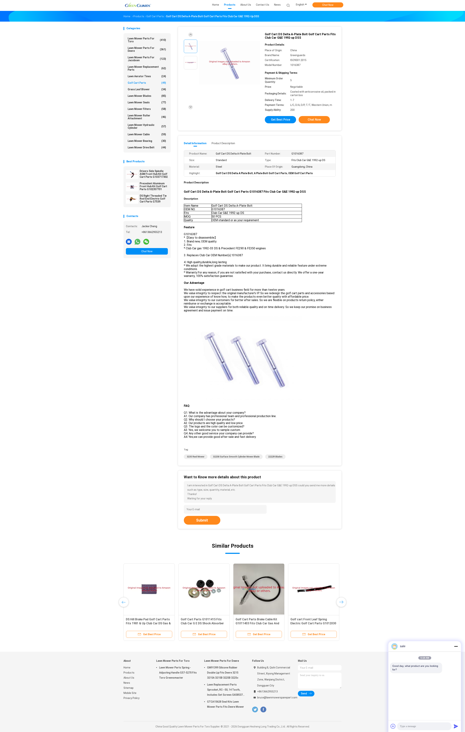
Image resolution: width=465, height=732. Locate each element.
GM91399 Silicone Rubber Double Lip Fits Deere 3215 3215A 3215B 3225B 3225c (222, 672)
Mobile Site (130, 693)
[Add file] (393, 726)
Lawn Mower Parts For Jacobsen (147, 59)
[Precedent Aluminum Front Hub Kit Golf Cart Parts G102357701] (132, 187)
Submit (202, 520)
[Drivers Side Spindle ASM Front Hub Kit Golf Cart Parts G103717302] (132, 174)
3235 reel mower (195, 456)
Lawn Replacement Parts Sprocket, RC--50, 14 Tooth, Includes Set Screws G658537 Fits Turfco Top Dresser (225, 690)
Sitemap (129, 687)
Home (127, 667)
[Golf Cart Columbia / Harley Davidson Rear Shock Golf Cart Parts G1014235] (204, 589)
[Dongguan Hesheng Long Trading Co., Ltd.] (138, 5)
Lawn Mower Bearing (147, 140)
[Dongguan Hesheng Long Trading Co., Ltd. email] (129, 241)
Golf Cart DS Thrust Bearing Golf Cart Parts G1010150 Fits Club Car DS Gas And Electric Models (259, 623)
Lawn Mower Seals (147, 102)
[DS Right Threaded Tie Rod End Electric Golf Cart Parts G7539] (132, 199)
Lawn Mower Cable (147, 134)
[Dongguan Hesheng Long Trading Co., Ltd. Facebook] (263, 709)
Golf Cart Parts (147, 82)
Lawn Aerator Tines (147, 76)
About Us (129, 677)
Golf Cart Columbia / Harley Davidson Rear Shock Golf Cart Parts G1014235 (201, 623)
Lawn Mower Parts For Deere (147, 49)
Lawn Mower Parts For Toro (147, 40)
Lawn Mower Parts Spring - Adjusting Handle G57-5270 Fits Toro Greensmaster (178, 672)
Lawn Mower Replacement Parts (147, 68)
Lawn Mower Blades (147, 95)
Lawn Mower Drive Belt (147, 147)
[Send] (456, 726)
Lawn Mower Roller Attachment (147, 117)
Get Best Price (280, 119)
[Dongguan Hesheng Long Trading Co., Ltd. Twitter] (255, 709)
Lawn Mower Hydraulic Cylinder (147, 126)
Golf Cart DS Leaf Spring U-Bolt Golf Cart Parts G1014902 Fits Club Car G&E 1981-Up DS (147, 623)
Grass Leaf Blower (147, 89)
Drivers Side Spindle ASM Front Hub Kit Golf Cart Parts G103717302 (154, 174)
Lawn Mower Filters (147, 109)
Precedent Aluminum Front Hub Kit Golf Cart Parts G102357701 (153, 186)
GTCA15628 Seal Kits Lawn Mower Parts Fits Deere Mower (225, 704)
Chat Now (327, 4)
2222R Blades (275, 456)
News (127, 682)
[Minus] (456, 646)
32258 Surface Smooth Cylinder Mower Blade (236, 456)
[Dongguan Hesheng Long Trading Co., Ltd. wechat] (146, 241)
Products (129, 672)
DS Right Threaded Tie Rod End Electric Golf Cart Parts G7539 (153, 198)
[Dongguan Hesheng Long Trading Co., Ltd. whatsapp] (137, 241)
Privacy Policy (132, 698)
